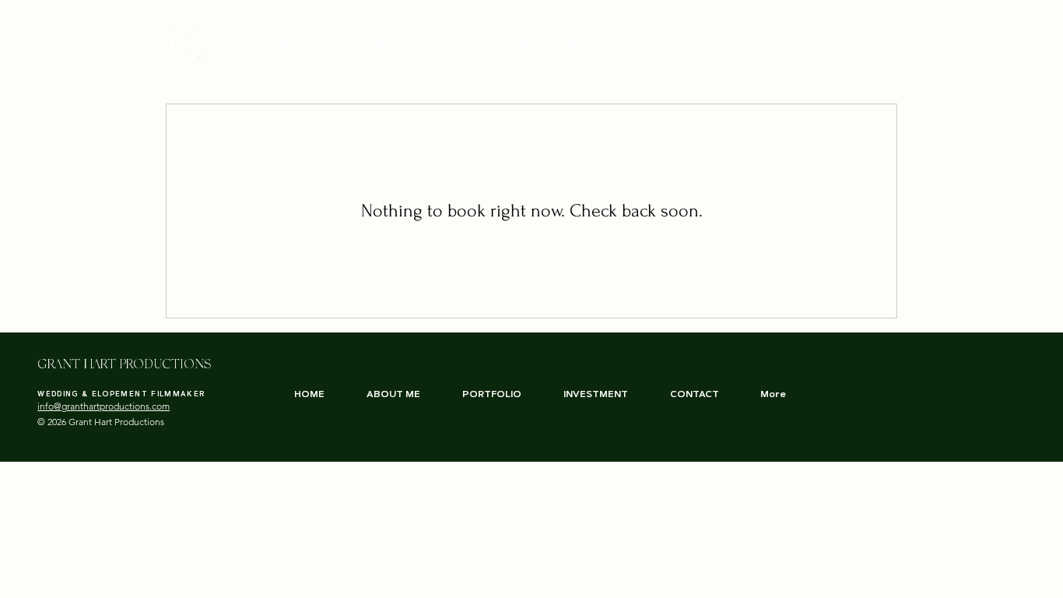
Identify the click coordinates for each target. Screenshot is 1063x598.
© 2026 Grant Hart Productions (100, 421)
